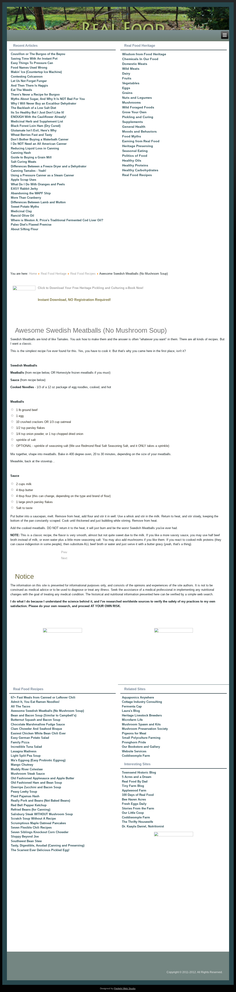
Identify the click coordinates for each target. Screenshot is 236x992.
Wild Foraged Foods (138, 107)
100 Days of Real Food (138, 795)
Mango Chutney (22, 764)
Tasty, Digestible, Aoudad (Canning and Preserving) (47, 845)
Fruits (126, 78)
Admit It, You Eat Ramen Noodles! (35, 702)
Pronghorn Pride (134, 742)
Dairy (126, 73)
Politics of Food (134, 155)
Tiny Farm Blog (133, 786)
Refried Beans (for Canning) (30, 809)
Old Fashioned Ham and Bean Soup (36, 782)
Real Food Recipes (137, 175)
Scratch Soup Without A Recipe (33, 818)
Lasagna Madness (23, 751)
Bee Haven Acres (134, 799)
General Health (133, 126)
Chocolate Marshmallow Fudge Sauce (38, 724)
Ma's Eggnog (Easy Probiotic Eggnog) (38, 760)
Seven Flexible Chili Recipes (31, 827)
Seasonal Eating (135, 151)
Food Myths (131, 136)
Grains (127, 93)
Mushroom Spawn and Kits (141, 724)
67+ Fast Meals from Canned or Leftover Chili (43, 697)
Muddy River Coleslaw (27, 769)
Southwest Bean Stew (26, 841)
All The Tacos (20, 706)
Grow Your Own (134, 112)
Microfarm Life (132, 719)
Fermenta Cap (132, 706)
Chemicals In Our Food (140, 59)
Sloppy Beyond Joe (25, 836)
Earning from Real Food (140, 141)
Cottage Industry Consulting (142, 702)
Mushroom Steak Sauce (28, 773)
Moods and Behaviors (139, 131)
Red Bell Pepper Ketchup (29, 805)
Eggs (126, 88)
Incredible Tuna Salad (26, 746)
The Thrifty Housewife (137, 821)
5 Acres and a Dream (136, 777)
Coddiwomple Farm (136, 755)
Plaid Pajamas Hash (25, 796)
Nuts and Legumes (137, 97)
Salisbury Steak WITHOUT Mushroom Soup (42, 814)
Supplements (132, 122)
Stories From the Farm (138, 808)
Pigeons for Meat (134, 733)
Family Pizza (20, 742)
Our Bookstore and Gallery (141, 746)
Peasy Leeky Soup (24, 791)
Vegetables (130, 83)
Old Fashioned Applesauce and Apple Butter (42, 778)
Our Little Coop (133, 813)
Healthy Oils (131, 160)
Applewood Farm (134, 790)
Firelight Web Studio (125, 988)
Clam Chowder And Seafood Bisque (36, 728)
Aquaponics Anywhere (138, 697)
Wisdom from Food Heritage (144, 54)
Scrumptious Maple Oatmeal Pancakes (38, 823)
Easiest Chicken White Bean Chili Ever (38, 733)
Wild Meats (130, 68)
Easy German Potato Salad (30, 737)
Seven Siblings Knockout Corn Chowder (39, 832)
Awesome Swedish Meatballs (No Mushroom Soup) (91, 330)
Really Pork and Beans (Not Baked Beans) (40, 800)
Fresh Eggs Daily (134, 804)
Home (33, 273)
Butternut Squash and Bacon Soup (35, 719)
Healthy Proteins (135, 165)
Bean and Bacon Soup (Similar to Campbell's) (43, 715)
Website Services (134, 751)
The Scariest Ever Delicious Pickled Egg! (40, 850)
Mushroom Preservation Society (145, 728)
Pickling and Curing (137, 117)
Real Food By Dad (135, 781)
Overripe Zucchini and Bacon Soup (36, 787)
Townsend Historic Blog (139, 772)
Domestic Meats (134, 64)
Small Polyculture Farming (141, 737)
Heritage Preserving (137, 146)
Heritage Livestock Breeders (142, 715)
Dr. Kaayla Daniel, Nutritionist (143, 826)
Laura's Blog (131, 711)
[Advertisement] (173, 234)
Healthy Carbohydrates (140, 170)
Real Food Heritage (53, 273)
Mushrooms (131, 102)
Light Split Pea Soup (26, 755)
